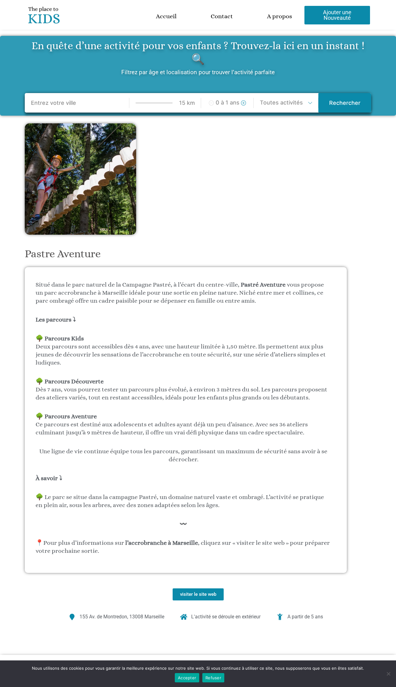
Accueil (166, 16)
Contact (222, 16)
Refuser (213, 677)
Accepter (187, 677)
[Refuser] (388, 674)
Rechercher (344, 103)
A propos (279, 16)
